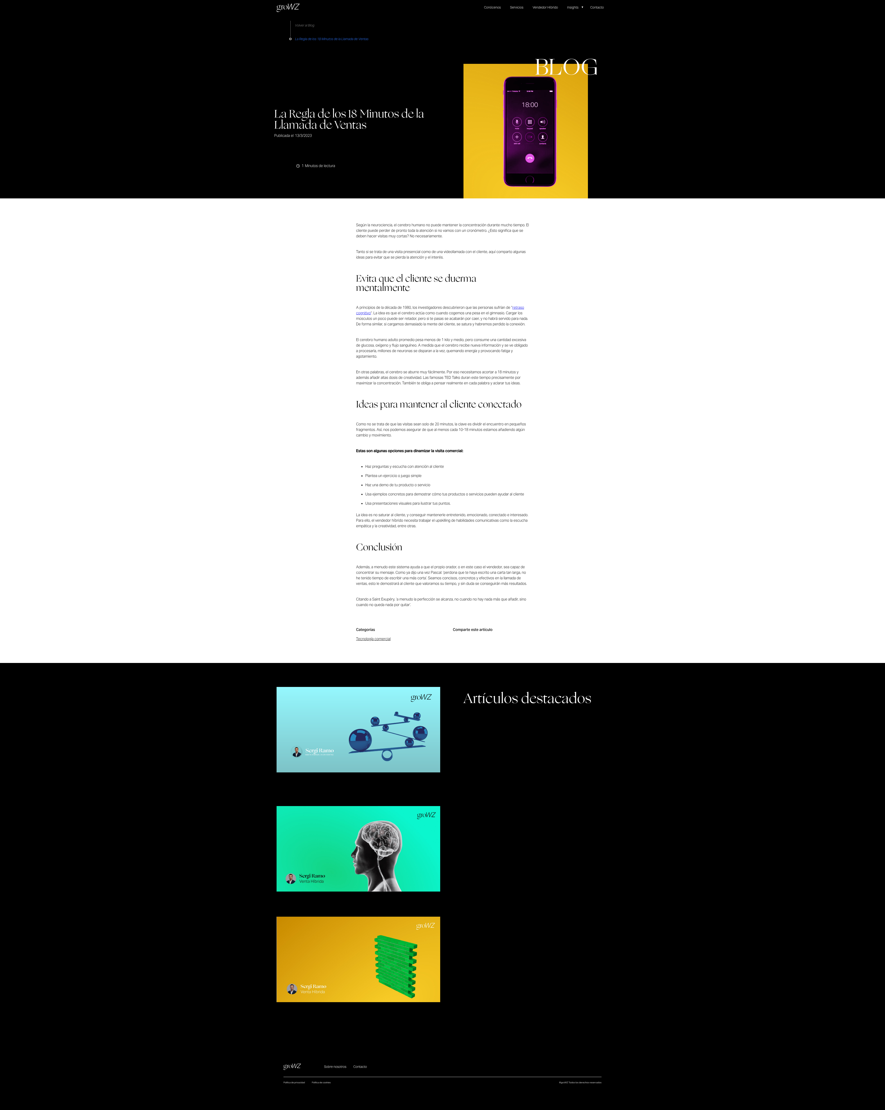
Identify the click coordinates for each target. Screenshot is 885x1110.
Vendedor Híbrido (545, 7)
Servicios (516, 7)
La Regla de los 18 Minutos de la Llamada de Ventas (332, 39)
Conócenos (492, 7)
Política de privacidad (294, 1082)
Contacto (597, 7)
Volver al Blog (304, 25)
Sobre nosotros (335, 1067)
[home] (288, 8)
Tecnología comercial (373, 638)
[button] (578, 7)
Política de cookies (321, 1082)
